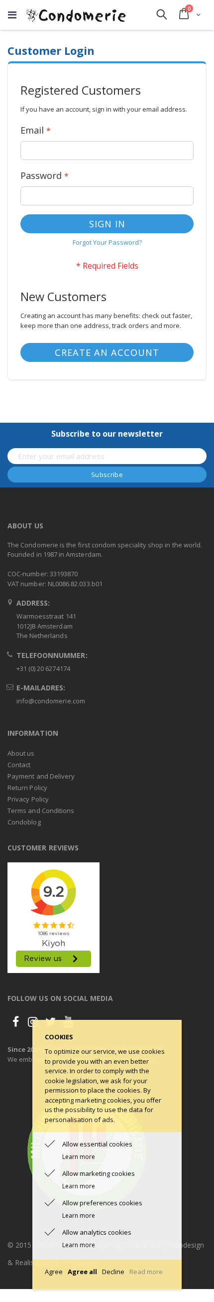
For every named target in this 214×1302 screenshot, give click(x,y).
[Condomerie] (76, 15)
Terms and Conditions (40, 810)
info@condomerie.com (50, 700)
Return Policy (27, 787)
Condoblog (24, 821)
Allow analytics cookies (96, 1232)
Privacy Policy (28, 799)
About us (21, 753)
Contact (18, 764)
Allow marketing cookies (98, 1173)
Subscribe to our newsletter (107, 433)
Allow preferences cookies (102, 1202)
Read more (146, 1271)
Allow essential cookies (97, 1143)
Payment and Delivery (41, 776)
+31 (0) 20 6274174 (43, 668)
